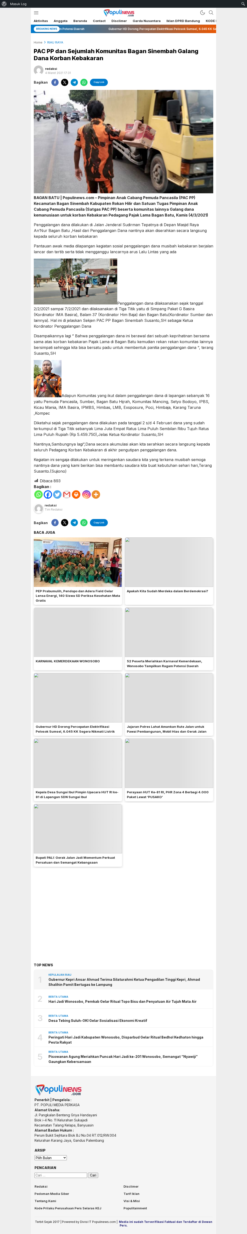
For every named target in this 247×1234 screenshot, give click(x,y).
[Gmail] (66, 494)
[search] (211, 12)
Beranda (80, 21)
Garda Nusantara (147, 21)
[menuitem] (4, 4)
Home (38, 42)
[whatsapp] (84, 82)
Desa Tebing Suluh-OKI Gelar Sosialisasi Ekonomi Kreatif (97, 1020)
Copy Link (99, 82)
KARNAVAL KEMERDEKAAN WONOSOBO (68, 661)
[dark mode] (202, 12)
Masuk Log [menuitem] (18, 4)
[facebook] (55, 82)
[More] (96, 494)
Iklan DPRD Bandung (183, 21)
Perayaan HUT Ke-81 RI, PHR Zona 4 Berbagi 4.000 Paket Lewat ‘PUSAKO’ (168, 794)
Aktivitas (41, 21)
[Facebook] (48, 494)
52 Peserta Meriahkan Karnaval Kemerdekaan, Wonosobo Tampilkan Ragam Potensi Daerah (164, 663)
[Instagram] (86, 494)
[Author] (38, 70)
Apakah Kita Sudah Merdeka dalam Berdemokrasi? (167, 591)
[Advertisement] (123, 908)
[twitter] (64, 82)
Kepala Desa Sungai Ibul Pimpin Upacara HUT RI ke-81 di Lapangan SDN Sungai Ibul (77, 794)
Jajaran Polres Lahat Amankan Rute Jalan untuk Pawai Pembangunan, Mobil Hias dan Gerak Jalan (166, 729)
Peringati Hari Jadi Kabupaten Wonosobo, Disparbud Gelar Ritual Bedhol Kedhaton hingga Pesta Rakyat (125, 1039)
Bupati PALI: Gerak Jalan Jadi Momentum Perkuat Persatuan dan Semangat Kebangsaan (75, 860)
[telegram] (74, 82)
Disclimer (119, 21)
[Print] (76, 494)
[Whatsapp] (38, 494)
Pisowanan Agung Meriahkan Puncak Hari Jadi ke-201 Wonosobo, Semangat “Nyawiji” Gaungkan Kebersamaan (123, 1059)
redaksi (51, 69)
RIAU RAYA (55, 42)
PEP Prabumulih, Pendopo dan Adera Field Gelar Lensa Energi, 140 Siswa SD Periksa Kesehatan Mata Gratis (78, 595)
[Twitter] (57, 494)
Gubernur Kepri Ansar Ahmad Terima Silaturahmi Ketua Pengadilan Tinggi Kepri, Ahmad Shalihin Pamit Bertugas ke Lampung (124, 982)
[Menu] (36, 12)
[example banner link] (58, 1095)
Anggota (61, 21)
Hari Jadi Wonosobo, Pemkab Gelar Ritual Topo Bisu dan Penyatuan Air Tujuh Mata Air (122, 1001)
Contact (99, 21)
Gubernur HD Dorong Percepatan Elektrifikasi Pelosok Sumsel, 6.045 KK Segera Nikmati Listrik (75, 729)
